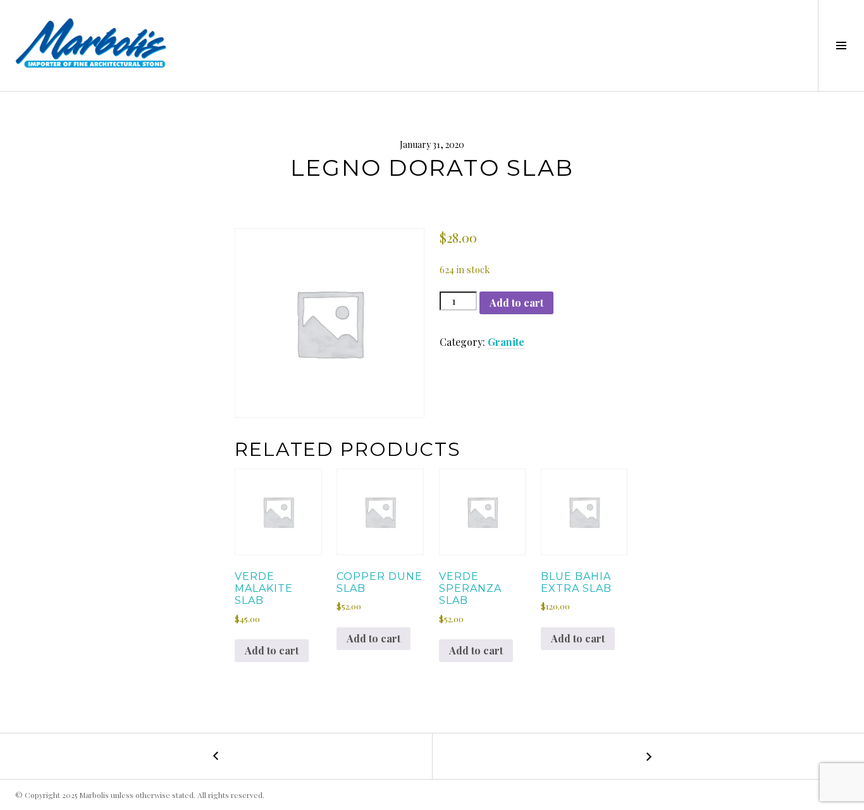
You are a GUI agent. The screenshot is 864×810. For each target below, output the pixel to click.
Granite (506, 341)
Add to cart (516, 302)
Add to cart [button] (272, 650)
